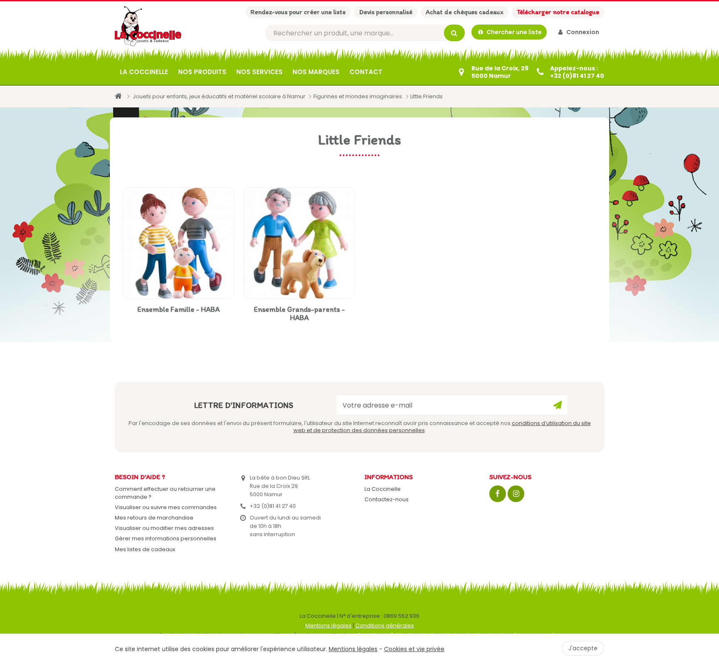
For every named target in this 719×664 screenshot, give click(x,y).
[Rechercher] (454, 33)
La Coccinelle (144, 71)
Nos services (259, 71)
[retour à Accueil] (118, 96)
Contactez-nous (386, 499)
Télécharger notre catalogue (558, 12)
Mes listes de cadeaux (145, 549)
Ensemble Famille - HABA (178, 309)
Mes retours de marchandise (154, 517)
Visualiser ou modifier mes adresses (164, 528)
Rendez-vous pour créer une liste (298, 12)
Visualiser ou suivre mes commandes (166, 507)
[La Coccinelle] (148, 26)
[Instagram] (516, 493)
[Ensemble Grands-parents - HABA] (299, 243)
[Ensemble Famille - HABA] (178, 243)
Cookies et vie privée (414, 649)
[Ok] (558, 405)
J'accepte (583, 648)
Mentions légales (328, 625)
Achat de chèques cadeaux (464, 12)
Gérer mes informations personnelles (165, 538)
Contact (366, 71)
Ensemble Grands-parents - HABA (299, 313)
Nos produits (202, 71)
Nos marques (316, 71)
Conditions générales (384, 625)
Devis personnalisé (385, 12)
